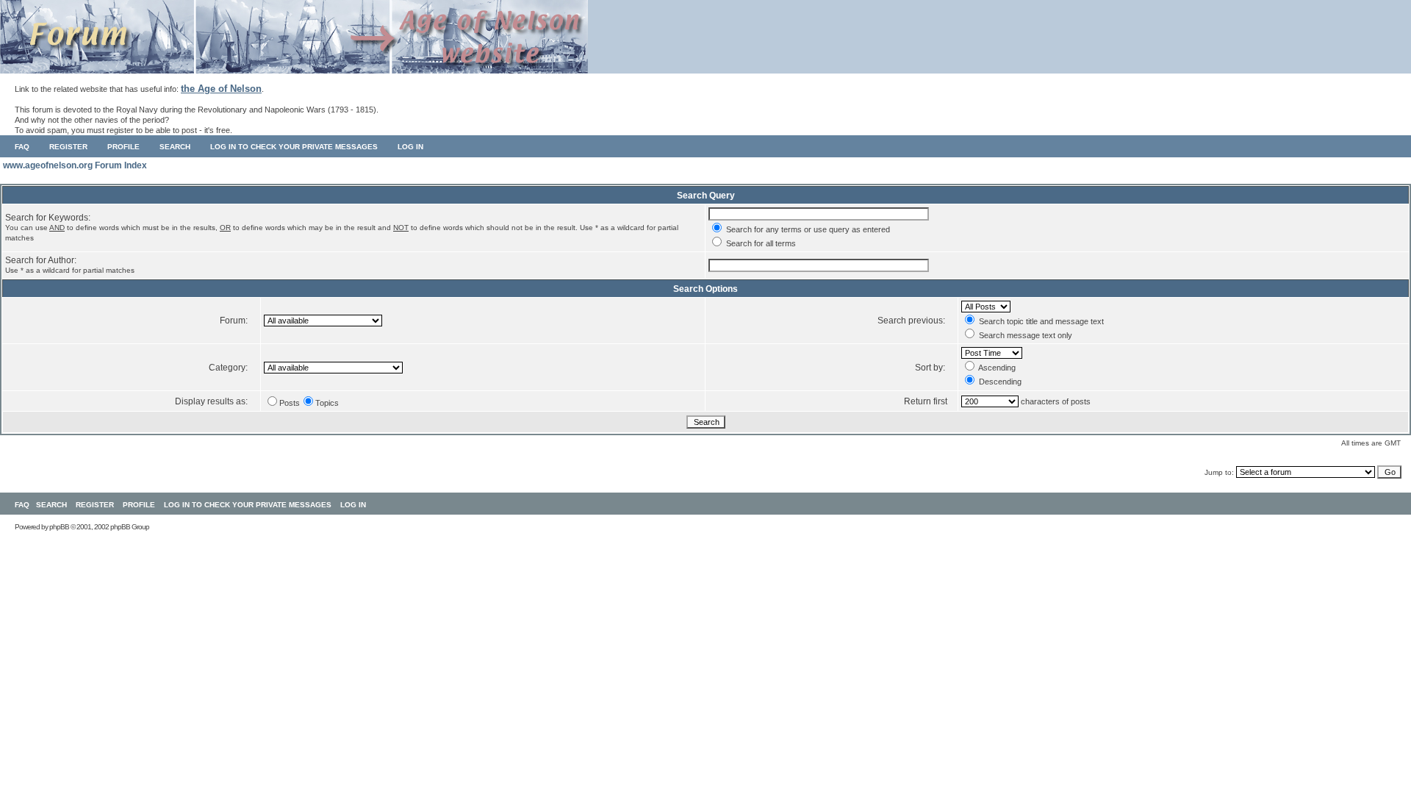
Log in (410, 147)
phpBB (59, 527)
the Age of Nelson (221, 88)
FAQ (22, 147)
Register (68, 147)
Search (174, 147)
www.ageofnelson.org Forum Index (75, 165)
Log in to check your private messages (294, 147)
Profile (123, 147)
